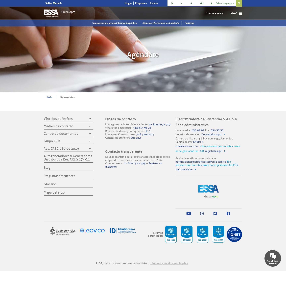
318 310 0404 (145, 134)
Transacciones (214, 13)
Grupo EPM (52, 141)
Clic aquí (136, 137)
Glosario (50, 184)
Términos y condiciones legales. (169, 263)
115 (147, 131)
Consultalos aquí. (212, 134)
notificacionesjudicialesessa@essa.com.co (200, 161)
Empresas (141, 3)
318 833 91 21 (142, 127)
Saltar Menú (52, 3)
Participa (189, 23)
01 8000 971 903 (160, 124)
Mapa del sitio (54, 192)
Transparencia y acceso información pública (114, 23)
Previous (4, 49)
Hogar (128, 3)
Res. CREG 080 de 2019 (61, 149)
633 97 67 (197, 130)
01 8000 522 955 (135, 163)
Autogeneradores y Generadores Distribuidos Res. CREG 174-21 (68, 157)
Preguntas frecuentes (59, 176)
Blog (47, 168)
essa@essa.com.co (186, 146)
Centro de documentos (61, 134)
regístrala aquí (213, 151)
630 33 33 (217, 130)
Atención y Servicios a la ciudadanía (161, 23)
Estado (154, 3)
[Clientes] (59, 12)
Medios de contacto (58, 126)
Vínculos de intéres (58, 119)
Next (282, 49)
